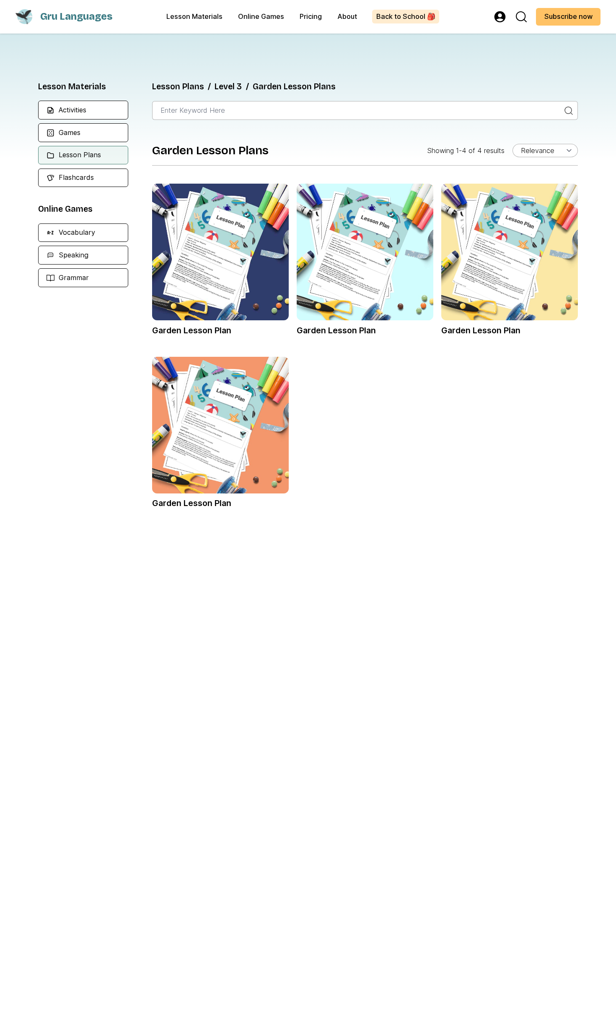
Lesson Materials (194, 16)
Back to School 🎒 (405, 16)
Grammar (74, 277)
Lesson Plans (80, 155)
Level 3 (228, 86)
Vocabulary (77, 232)
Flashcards (76, 178)
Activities (72, 110)
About (347, 16)
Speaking (73, 255)
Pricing (311, 16)
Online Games (261, 16)
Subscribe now (568, 16)
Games (69, 132)
